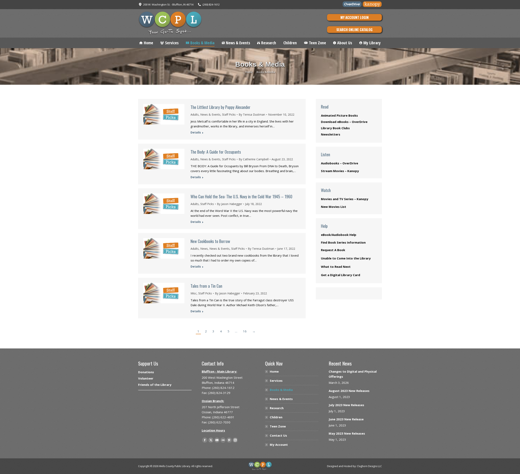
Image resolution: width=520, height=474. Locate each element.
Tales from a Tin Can (206, 286)
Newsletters (330, 134)
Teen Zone (278, 426)
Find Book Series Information (343, 242)
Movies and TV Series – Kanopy (344, 199)
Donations (146, 372)
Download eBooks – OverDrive (344, 122)
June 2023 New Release (346, 419)
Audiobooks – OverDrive (339, 163)
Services (276, 381)
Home (274, 371)
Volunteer (145, 378)
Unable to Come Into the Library (346, 258)
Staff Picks (229, 114)
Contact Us (278, 435)
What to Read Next (336, 267)
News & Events (210, 114)
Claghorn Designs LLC (369, 466)
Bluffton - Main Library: (219, 371)
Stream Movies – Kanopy (340, 171)
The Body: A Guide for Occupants (216, 152)
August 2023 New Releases (349, 391)
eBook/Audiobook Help (338, 235)
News (204, 249)
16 (245, 331)
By (252, 114)
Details (196, 132)
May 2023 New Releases (347, 433)
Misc (194, 293)
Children (276, 417)
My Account (279, 445)
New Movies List (333, 206)
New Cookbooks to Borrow (210, 241)
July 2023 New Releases (346, 405)
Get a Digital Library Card (340, 275)
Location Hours (213, 430)
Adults (195, 114)
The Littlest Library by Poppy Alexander (220, 107)
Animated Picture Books (339, 115)
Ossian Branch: (213, 401)
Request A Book (333, 250)
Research (277, 408)
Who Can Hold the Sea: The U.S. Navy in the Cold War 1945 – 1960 (241, 196)
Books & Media (281, 390)
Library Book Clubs (335, 128)
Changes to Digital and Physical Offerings (353, 374)
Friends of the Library (154, 385)
